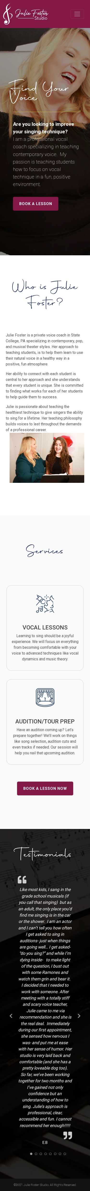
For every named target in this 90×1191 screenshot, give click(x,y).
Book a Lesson (35, 203)
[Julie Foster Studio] (27, 14)
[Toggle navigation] (77, 14)
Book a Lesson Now (45, 788)
